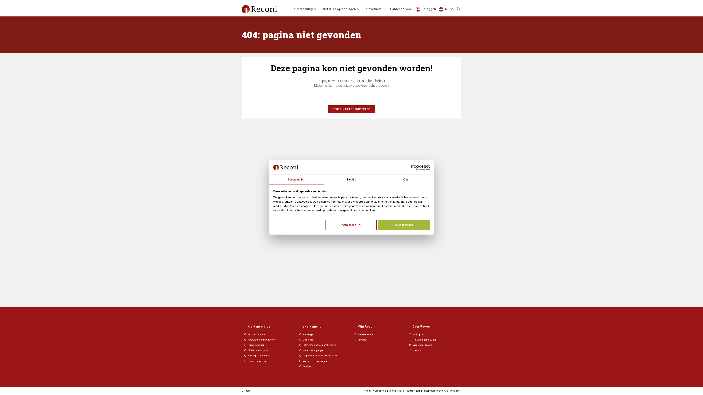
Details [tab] (351, 179)
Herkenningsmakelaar (424, 339)
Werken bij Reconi (422, 345)
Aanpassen (349, 224)
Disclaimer (455, 391)
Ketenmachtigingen (313, 350)
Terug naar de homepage (351, 109)
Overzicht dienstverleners (261, 339)
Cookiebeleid (379, 391)
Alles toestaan (404, 224)
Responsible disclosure (436, 391)
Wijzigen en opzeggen (315, 361)
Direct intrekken (256, 345)
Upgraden (308, 339)
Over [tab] (406, 179)
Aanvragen (308, 334)
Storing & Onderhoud (259, 355)
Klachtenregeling (257, 361)
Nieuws (417, 350)
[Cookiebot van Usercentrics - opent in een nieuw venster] (414, 167)
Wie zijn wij (419, 334)
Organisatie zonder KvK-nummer (320, 355)
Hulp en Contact (256, 334)
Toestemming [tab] (296, 179)
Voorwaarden (395, 391)
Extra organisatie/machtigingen (319, 345)
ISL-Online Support (258, 350)
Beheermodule (365, 334)
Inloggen (362, 339)
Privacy (367, 391)
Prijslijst (307, 366)
